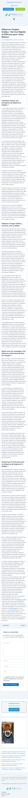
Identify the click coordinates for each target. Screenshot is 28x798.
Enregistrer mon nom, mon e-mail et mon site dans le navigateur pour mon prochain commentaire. (13, 678)
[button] (14, 19)
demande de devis (21, 599)
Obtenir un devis (14, 709)
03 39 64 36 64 (13, 608)
